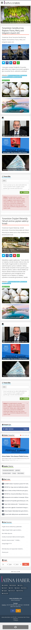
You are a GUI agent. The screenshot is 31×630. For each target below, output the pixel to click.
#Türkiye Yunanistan (8, 77)
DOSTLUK (12, 590)
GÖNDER (26, 192)
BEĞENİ (9, 429)
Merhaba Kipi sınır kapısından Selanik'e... (12, 549)
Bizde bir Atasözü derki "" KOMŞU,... (11, 540)
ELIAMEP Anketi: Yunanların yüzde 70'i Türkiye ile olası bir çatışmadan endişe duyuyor (16, 483)
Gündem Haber (7, 473)
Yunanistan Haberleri (8, 470)
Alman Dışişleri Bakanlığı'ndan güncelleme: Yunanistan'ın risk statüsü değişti (16, 511)
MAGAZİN (5, 593)
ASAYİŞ (20, 585)
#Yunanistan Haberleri (14, 75)
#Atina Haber (23, 75)
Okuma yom (5, 552)
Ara (26, 564)
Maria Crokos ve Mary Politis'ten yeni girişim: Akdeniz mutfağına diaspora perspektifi (16, 490)
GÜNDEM (5, 585)
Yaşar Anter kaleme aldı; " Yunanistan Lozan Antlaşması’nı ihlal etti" (16, 504)
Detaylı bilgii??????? (7, 543)
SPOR (11, 588)
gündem (18, 470)
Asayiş (14, 473)
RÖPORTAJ (20, 590)
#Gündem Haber (18, 77)
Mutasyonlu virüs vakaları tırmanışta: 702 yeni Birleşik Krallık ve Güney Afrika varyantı (16, 497)
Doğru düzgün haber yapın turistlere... (12, 530)
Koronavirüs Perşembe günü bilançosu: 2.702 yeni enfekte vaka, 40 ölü (16, 500)
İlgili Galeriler (6, 80)
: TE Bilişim (15, 620)
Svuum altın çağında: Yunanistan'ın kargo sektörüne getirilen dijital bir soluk (16, 507)
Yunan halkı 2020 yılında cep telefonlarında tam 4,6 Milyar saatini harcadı (17, 514)
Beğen (26, 429)
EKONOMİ (13, 585)
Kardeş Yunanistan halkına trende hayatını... (13, 537)
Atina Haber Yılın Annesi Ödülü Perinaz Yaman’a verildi (15, 456)
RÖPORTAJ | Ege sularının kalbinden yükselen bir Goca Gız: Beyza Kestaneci (16, 487)
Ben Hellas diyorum (7, 533)
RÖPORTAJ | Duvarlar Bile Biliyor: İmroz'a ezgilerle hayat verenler (16, 494)
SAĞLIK (18, 588)
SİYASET (5, 588)
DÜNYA (25, 588)
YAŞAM (5, 590)
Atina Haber (21, 473)
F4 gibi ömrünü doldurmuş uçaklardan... (12, 526)
